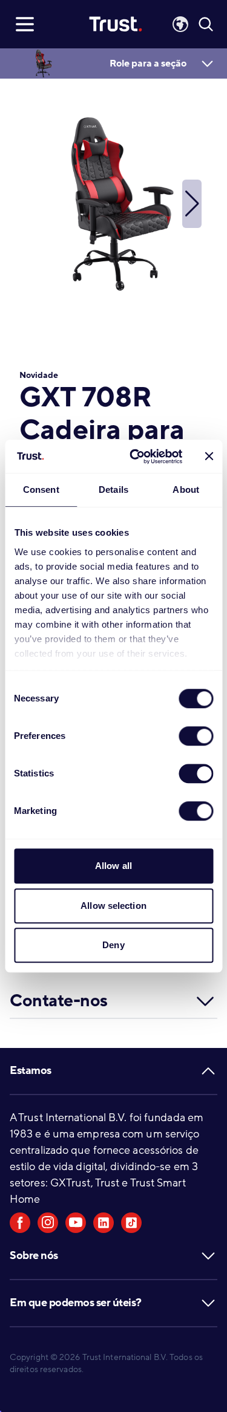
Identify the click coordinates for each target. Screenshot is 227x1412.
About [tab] (186, 489)
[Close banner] (209, 456)
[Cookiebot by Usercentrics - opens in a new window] (135, 456)
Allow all (113, 866)
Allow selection (113, 905)
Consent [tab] (41, 489)
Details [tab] (113, 489)
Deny (113, 945)
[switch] (196, 736)
